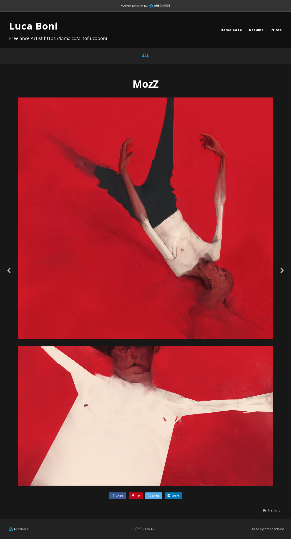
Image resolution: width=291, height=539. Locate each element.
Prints (276, 30)
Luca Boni (33, 25)
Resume (256, 30)
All (145, 56)
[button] (271, 510)
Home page (231, 30)
